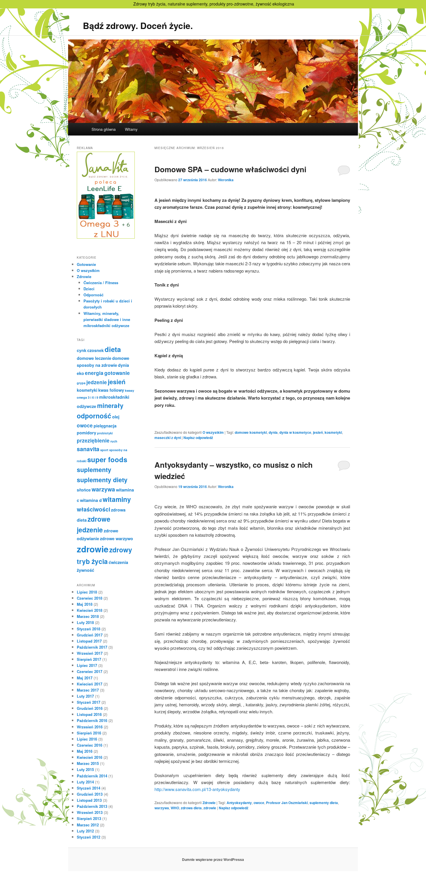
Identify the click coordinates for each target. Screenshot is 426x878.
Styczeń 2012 (88, 837)
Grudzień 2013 (90, 794)
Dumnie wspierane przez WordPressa (213, 859)
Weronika (226, 179)
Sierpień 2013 (89, 818)
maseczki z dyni (167, 437)
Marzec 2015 (88, 763)
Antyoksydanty (239, 802)
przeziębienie (93, 440)
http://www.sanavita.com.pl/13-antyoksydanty (197, 789)
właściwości (93, 509)
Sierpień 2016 (89, 733)
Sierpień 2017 (89, 659)
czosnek (95, 350)
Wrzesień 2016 (90, 727)
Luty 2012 (85, 831)
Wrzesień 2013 (90, 812)
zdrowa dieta (191, 807)
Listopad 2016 (89, 714)
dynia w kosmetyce (295, 432)
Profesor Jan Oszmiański (287, 802)
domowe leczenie (94, 358)
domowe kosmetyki (251, 432)
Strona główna (104, 129)
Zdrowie (209, 802)
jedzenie (96, 382)
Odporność (93, 294)
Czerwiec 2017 (89, 671)
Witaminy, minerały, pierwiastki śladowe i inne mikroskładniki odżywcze (106, 319)
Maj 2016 (84, 751)
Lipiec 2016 (87, 739)
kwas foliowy (111, 390)
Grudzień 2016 (90, 708)
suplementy (94, 469)
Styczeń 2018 (88, 629)
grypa (81, 383)
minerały (110, 405)
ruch (113, 441)
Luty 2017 (85, 696)
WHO (175, 807)
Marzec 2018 (88, 616)
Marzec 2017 (88, 690)
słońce (84, 490)
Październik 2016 (92, 720)
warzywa (161, 807)
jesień (318, 432)
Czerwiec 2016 (89, 745)
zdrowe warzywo (116, 538)
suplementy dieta (324, 802)
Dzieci (88, 288)
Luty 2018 (85, 622)
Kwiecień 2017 (89, 684)
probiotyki (105, 433)
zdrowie (209, 807)
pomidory (86, 433)
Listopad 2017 (89, 641)
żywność (85, 570)
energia (94, 372)
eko (80, 373)
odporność (94, 415)
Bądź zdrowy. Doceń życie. (138, 25)
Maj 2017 (84, 678)
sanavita (88, 449)
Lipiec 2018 (87, 592)
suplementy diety (102, 479)
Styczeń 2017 (88, 702)
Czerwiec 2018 (89, 598)
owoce (259, 802)
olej (115, 417)
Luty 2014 (85, 782)
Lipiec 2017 (87, 665)
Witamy (131, 129)
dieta (113, 349)
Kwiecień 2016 (89, 757)
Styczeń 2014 (88, 788)
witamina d (91, 500)
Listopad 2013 (89, 800)
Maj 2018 (84, 604)
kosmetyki (333, 432)
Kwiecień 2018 (89, 610)
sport (104, 450)
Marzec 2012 (88, 825)
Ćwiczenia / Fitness (100, 282)
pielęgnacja (105, 426)
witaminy (117, 499)
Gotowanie (86, 264)
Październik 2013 (92, 806)
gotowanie (117, 372)
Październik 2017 (92, 647)
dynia (273, 432)
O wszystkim (213, 432)
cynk (81, 350)
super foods (107, 459)
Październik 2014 (92, 776)
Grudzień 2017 (90, 635)
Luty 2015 (85, 769)
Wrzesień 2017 (90, 653)
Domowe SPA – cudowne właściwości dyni (230, 169)
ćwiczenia (118, 562)
